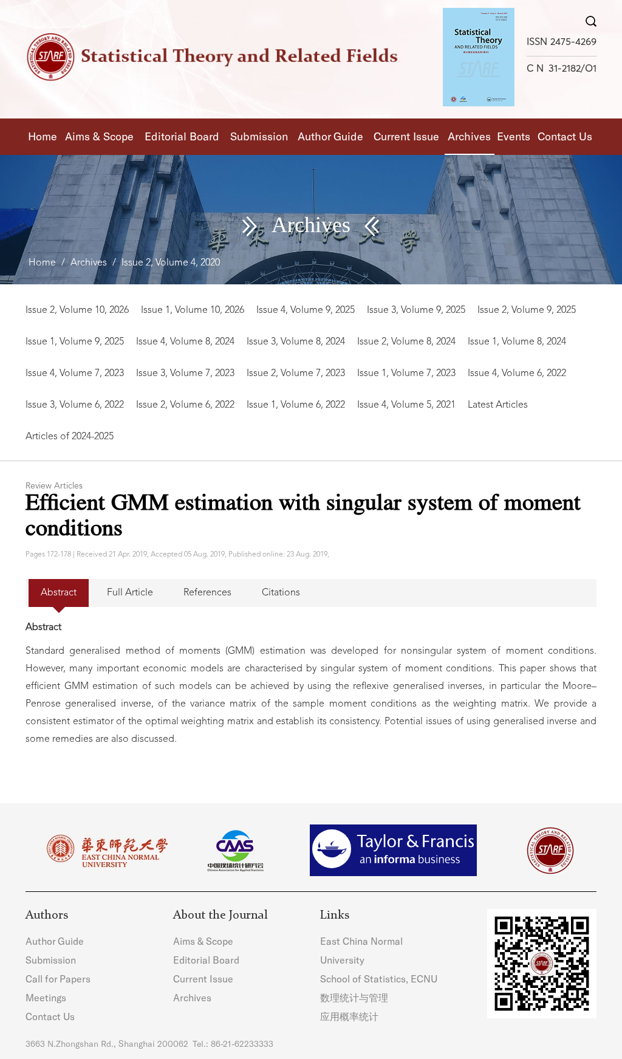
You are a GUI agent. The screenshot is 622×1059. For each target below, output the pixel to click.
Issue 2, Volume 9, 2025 (526, 310)
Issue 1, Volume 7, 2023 (406, 374)
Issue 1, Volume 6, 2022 (296, 405)
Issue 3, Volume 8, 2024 (296, 342)
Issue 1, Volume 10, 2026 (192, 310)
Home (42, 136)
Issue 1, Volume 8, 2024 (517, 342)
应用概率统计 (349, 1016)
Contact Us (565, 136)
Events (513, 136)
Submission (259, 136)
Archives (469, 136)
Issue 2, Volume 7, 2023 (296, 374)
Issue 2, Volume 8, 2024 (406, 342)
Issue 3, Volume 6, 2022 (75, 405)
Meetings (46, 997)
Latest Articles (498, 405)
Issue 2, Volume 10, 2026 (77, 310)
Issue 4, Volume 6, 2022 (517, 374)
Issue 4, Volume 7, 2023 (75, 374)
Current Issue (406, 136)
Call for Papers (58, 978)
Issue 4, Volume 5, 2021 (406, 405)
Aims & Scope (99, 136)
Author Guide (330, 136)
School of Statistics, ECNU (378, 978)
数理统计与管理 (354, 997)
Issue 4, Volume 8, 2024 (185, 342)
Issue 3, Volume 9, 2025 (416, 310)
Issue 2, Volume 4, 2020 (170, 263)
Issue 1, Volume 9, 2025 (75, 342)
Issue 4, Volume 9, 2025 (305, 310)
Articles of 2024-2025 (70, 437)
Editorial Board (182, 136)
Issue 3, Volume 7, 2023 (185, 374)
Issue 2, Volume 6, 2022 (185, 405)
